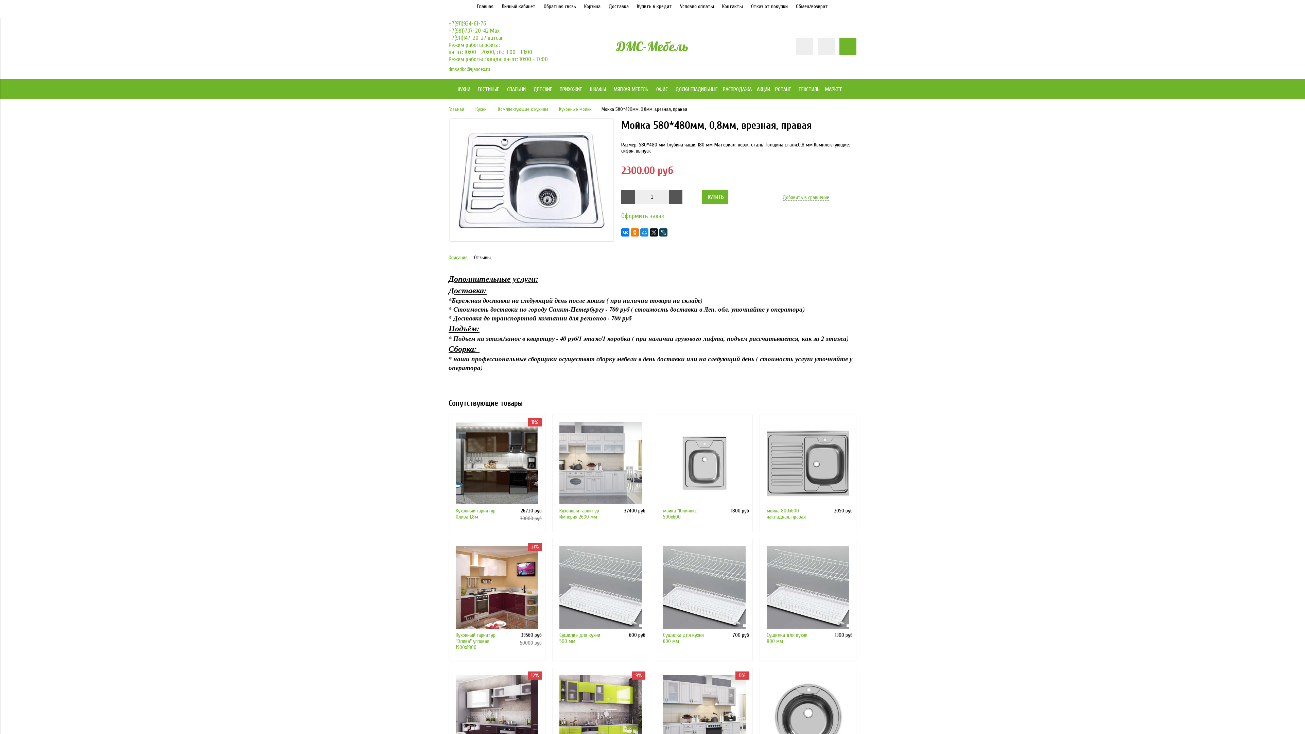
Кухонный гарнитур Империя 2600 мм (579, 514)
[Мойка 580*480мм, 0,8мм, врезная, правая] (531, 240)
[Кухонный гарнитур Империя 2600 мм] (600, 463)
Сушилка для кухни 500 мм (579, 638)
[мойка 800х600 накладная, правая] (808, 463)
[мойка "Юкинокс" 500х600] (704, 463)
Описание (458, 258)
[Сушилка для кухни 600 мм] (704, 587)
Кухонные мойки (575, 109)
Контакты (732, 6)
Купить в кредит (654, 6)
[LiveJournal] (663, 232)
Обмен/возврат (812, 6)
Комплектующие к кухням (523, 109)
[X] (654, 232)
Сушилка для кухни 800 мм (787, 638)
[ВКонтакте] (625, 232)
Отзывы (482, 258)
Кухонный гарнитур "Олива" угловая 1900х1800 (475, 641)
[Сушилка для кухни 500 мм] (600, 587)
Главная (485, 6)
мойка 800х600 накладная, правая (786, 514)
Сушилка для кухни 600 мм (683, 638)
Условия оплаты (697, 6)
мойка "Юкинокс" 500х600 (680, 514)
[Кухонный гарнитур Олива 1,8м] (497, 463)
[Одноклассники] (635, 232)
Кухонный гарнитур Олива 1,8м (475, 514)
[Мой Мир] (644, 232)
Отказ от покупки (769, 6)
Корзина (592, 6)
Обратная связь (560, 6)
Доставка (619, 6)
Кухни (481, 109)
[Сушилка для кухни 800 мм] (808, 587)
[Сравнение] (826, 46)
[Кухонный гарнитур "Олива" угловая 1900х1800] (497, 587)
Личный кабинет (519, 6)
